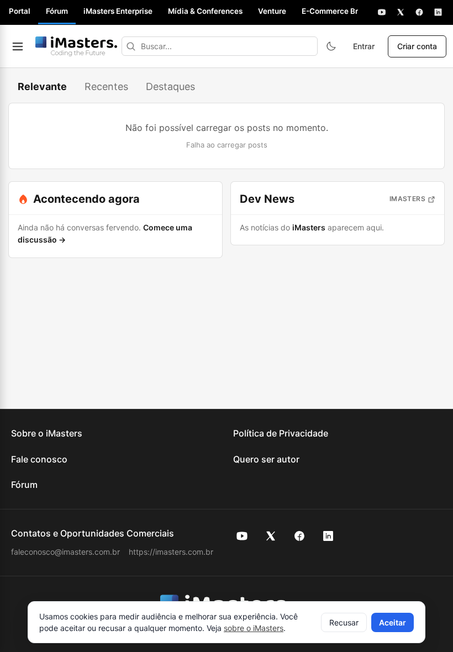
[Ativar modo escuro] (331, 46)
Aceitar (392, 622)
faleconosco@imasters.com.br (65, 551)
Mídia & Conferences (205, 11)
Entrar (364, 46)
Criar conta (417, 46)
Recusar (344, 622)
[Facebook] (419, 12)
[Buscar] (131, 46)
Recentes (106, 86)
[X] (400, 12)
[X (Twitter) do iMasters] (271, 536)
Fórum (57, 11)
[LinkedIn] (438, 12)
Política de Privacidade (280, 433)
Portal (19, 11)
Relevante (42, 86)
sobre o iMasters (253, 628)
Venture (272, 11)
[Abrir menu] (18, 46)
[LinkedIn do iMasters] (328, 536)
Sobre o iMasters (46, 433)
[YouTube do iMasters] (242, 536)
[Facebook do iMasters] (299, 536)
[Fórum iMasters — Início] (76, 46)
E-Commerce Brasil (336, 11)
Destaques (170, 86)
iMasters (407, 198)
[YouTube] (382, 12)
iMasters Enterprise (117, 11)
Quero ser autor (266, 459)
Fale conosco (39, 459)
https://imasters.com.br (171, 551)
